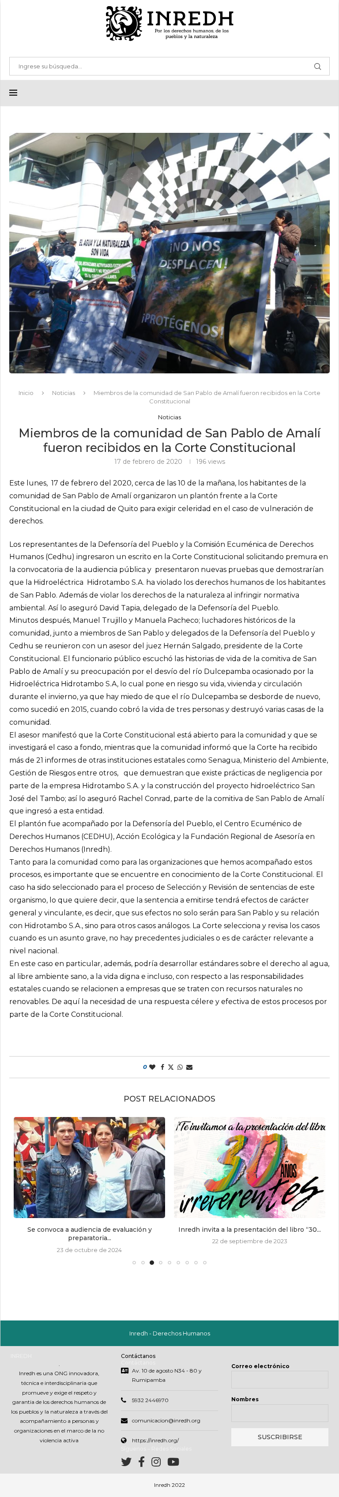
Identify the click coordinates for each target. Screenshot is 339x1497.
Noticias (63, 392)
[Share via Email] (189, 1067)
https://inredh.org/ (155, 1440)
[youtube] (173, 1463)
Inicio (26, 392)
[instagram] (159, 1463)
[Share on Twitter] (171, 1067)
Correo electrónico (260, 1366)
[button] (25, 1190)
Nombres (245, 1399)
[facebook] (144, 1463)
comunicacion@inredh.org (166, 1420)
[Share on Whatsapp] (180, 1067)
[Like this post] (152, 1067)
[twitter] (129, 1463)
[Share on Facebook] (162, 1067)
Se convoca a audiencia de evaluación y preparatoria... (89, 1233)
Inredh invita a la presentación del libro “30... (249, 1229)
